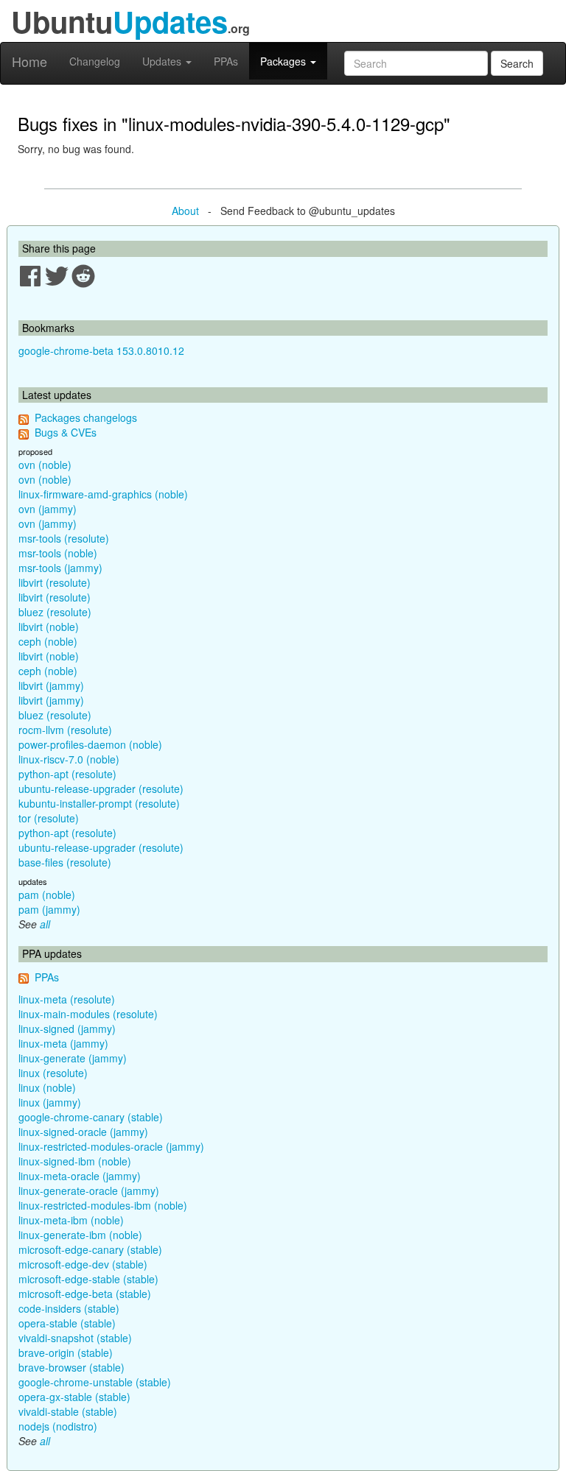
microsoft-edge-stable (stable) (88, 1278)
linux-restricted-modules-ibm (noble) (102, 1205)
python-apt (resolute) (67, 773)
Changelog (94, 61)
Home (29, 61)
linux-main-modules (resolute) (88, 1013)
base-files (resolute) (64, 862)
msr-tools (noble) (57, 553)
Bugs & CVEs (66, 432)
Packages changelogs (86, 417)
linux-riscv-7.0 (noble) (68, 759)
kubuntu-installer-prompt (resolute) (99, 803)
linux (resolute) (53, 1072)
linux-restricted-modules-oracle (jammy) (111, 1146)
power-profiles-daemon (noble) (90, 744)
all (45, 924)
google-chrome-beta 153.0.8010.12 (101, 350)
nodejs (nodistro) (57, 1426)
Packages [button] (284, 61)
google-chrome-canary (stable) (90, 1117)
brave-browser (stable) (71, 1367)
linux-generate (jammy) (72, 1058)
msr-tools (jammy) (60, 567)
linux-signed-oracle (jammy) (83, 1131)
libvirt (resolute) (54, 582)
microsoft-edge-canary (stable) (90, 1249)
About (185, 210)
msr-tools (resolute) (63, 538)
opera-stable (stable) (67, 1323)
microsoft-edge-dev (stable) (82, 1264)
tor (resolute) (48, 818)
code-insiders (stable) (68, 1308)
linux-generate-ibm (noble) (80, 1234)
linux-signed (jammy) (67, 1028)
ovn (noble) (44, 464)
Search (517, 63)
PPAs (226, 61)
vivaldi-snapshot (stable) (75, 1337)
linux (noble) (47, 1087)
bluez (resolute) (54, 611)
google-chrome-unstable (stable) (94, 1382)
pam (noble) (46, 894)
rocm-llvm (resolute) (65, 729)
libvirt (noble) (48, 626)
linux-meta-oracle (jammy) (79, 1175)
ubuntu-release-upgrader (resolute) (101, 788)
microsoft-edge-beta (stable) (84, 1293)
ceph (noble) (47, 641)
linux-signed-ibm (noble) (74, 1161)
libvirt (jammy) (51, 685)
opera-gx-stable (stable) (74, 1396)
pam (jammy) (49, 909)
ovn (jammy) (47, 508)
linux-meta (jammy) (63, 1043)
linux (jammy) (49, 1102)
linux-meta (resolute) (66, 999)
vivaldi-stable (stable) (67, 1411)
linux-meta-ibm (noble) (71, 1220)
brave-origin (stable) (65, 1352)
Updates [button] (163, 61)
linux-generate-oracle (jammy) (88, 1190)
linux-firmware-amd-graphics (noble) (103, 494)
